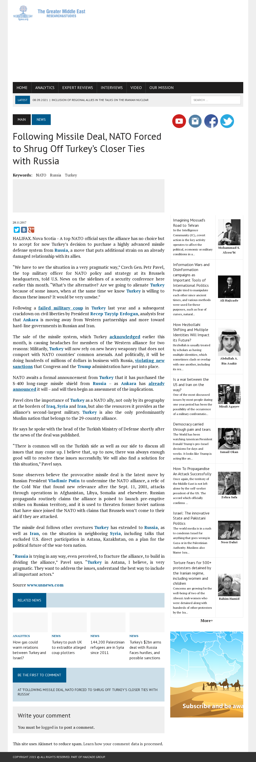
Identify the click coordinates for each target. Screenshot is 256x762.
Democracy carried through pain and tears (192, 427)
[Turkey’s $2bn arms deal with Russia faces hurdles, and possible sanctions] (147, 629)
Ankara (30, 319)
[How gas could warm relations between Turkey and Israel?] (30, 629)
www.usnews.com (45, 585)
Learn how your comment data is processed (122, 743)
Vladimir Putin (64, 481)
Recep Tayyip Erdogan (114, 313)
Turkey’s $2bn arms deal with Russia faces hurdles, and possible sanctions (145, 650)
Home (22, 87)
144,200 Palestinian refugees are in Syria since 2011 (107, 647)
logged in (49, 727)
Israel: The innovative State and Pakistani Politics (191, 518)
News (56, 636)
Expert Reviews (77, 87)
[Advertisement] (174, 40)
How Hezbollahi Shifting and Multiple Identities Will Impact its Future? (191, 332)
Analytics (44, 87)
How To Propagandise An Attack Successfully (192, 471)
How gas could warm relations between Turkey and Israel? (29, 650)
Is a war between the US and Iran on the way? (191, 384)
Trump (84, 366)
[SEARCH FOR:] (216, 99)
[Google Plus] (31, 230)
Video (136, 87)
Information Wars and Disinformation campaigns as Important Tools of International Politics (191, 275)
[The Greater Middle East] (49, 13)
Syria (62, 406)
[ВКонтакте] (24, 230)
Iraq (50, 406)
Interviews (112, 87)
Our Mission (162, 87)
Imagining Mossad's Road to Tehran (189, 223)
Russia (55, 175)
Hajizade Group (94, 757)
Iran (81, 406)
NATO (41, 175)
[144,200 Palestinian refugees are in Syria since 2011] (108, 629)
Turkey (71, 175)
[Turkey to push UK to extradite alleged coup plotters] (69, 629)
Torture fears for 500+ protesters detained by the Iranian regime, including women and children (192, 573)
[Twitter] (17, 230)
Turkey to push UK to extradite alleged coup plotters (69, 647)
